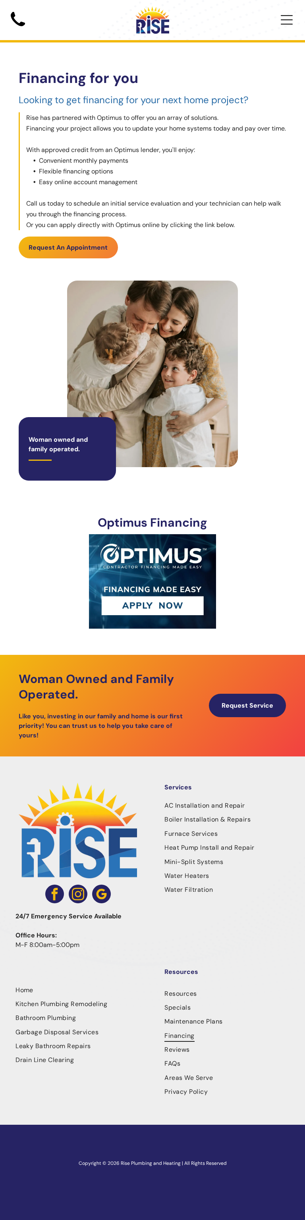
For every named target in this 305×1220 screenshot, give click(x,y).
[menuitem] (227, 805)
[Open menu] (287, 20)
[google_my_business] (101, 895)
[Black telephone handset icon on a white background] (18, 29)
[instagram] (78, 895)
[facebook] (54, 895)
